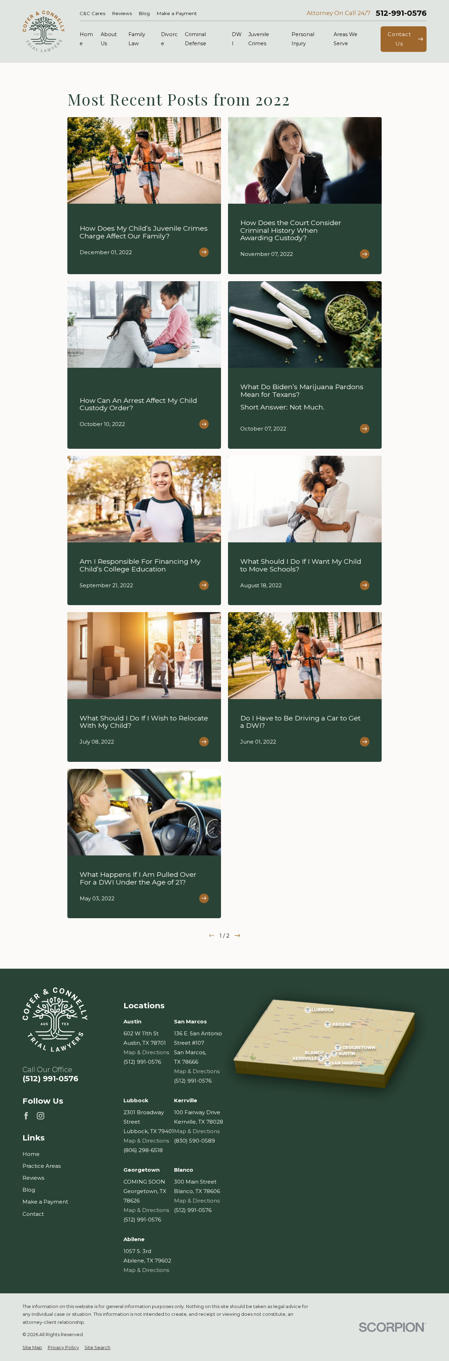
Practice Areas (41, 1166)
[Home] (43, 31)
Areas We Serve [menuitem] (345, 39)
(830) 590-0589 (194, 1140)
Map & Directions (146, 1052)
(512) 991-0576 (50, 1079)
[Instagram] (40, 1115)
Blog (144, 13)
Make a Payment (177, 13)
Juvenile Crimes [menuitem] (258, 39)
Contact (33, 1214)
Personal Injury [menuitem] (302, 39)
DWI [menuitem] (237, 39)
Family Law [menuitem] (136, 39)
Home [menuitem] (86, 39)
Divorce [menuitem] (169, 39)
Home (31, 1154)
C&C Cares (92, 13)
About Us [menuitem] (109, 39)
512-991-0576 (401, 13)
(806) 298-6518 (143, 1150)
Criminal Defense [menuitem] (195, 39)
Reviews (122, 13)
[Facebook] (26, 1115)
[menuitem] (32, 1348)
